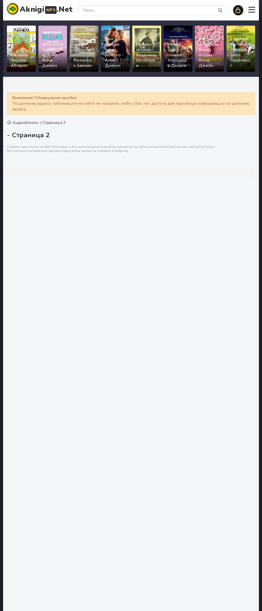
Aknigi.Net (46, 9)
